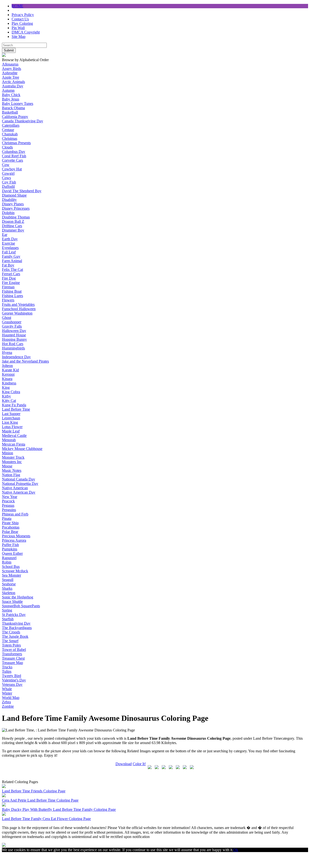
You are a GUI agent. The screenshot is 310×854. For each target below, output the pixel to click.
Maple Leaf (11, 431)
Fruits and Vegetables (18, 304)
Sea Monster (11, 575)
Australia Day (12, 86)
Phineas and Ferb (15, 514)
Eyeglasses (10, 248)
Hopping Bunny (14, 339)
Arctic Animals (13, 82)
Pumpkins (9, 549)
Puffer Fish (10, 545)
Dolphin (8, 213)
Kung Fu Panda (14, 405)
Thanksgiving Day (16, 623)
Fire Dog (9, 278)
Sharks (7, 588)
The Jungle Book (15, 636)
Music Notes (11, 470)
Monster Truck (13, 457)
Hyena (7, 352)
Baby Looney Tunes (17, 103)
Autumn (8, 90)
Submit (9, 50)
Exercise (8, 243)
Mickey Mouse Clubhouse (22, 449)
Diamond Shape (14, 195)
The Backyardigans (17, 628)
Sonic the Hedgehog (17, 597)
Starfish (8, 619)
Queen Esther (12, 553)
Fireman (8, 287)
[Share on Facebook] (150, 768)
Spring (7, 610)
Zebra (6, 702)
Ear (4, 234)
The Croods (11, 632)
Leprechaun (11, 418)
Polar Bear (10, 532)
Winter (7, 693)
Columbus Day (13, 151)
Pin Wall (18, 28)
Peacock (8, 501)
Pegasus (8, 505)
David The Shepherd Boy (21, 191)
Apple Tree (10, 77)
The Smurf (10, 641)
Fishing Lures (12, 296)
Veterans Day (12, 684)
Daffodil (8, 186)
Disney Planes (13, 204)
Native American (15, 488)
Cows (6, 178)
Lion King (10, 422)
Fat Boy (8, 265)
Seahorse (9, 584)
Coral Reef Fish (14, 156)
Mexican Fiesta (13, 444)
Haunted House (14, 335)
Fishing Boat (12, 291)
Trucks (7, 667)
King (6, 387)
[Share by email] (192, 768)
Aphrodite (9, 73)
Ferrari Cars (11, 274)
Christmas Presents (16, 143)
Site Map (18, 36)
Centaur (8, 130)
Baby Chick (11, 95)
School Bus (11, 566)
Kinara (7, 379)
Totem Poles (11, 645)
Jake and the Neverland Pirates (25, 361)
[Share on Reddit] (171, 768)
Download (124, 764)
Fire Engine (11, 283)
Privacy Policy (23, 15)
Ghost (6, 317)
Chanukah (10, 134)
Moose (7, 466)
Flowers (8, 300)
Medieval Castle (14, 435)
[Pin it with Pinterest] (178, 768)
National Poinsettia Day (20, 483)
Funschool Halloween (19, 309)
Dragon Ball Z (13, 221)
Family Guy (11, 256)
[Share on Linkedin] (185, 768)
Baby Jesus (10, 99)
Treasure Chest (13, 658)
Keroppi (8, 374)
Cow (5, 165)
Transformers (12, 654)
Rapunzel (9, 558)
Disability (9, 200)
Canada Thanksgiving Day (22, 121)
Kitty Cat (9, 400)
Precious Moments (16, 536)
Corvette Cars (12, 160)
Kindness (9, 383)
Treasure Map (12, 663)
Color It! (139, 764)
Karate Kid (10, 370)
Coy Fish (9, 182)
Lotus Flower (12, 427)
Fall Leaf (9, 252)
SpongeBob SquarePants (21, 606)
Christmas (9, 138)
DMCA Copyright (26, 32)
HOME (17, 6)
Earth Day (10, 239)
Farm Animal (12, 261)
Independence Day (16, 357)
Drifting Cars (12, 226)
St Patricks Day (14, 615)
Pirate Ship (10, 523)
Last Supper (11, 414)
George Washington (17, 313)
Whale (7, 689)
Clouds (7, 147)
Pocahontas (10, 527)
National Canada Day (18, 479)
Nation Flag (11, 475)
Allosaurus (10, 64)
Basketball (10, 112)
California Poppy (15, 117)
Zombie (8, 706)
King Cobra (11, 392)
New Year (9, 497)
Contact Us (20, 19)
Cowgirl (8, 173)
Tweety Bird (11, 676)
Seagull (7, 580)
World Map (10, 698)
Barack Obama (13, 108)
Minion (7, 453)
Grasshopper (11, 322)
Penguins (9, 510)
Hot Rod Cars (12, 344)
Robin (6, 562)
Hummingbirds (13, 348)
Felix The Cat (12, 269)
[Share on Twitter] (157, 768)
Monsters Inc (12, 462)
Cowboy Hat (12, 169)
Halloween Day (14, 331)
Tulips (6, 671)
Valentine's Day (14, 680)
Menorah (9, 440)
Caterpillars (10, 125)
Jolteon (7, 366)
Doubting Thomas (16, 217)
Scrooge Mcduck (15, 571)
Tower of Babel (14, 649)
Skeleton (8, 593)
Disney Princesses (16, 208)
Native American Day (18, 492)
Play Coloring (22, 23)
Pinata (6, 518)
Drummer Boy (13, 230)
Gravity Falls (12, 326)
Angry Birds (11, 68)
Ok (235, 850)
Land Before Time (16, 409)
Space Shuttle (12, 601)
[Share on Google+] (164, 768)
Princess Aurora (14, 540)
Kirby (6, 396)
